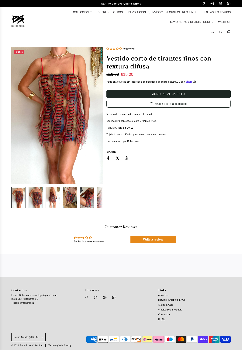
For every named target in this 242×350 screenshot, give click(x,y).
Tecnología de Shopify (59, 345)
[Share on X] (117, 159)
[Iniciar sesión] (220, 31)
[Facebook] (204, 3)
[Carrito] (229, 31)
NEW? (137, 3)
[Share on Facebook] (108, 159)
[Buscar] (212, 31)
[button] (14, 115)
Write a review (153, 239)
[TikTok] (229, 3)
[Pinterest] (220, 3)
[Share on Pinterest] (126, 159)
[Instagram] (212, 3)
